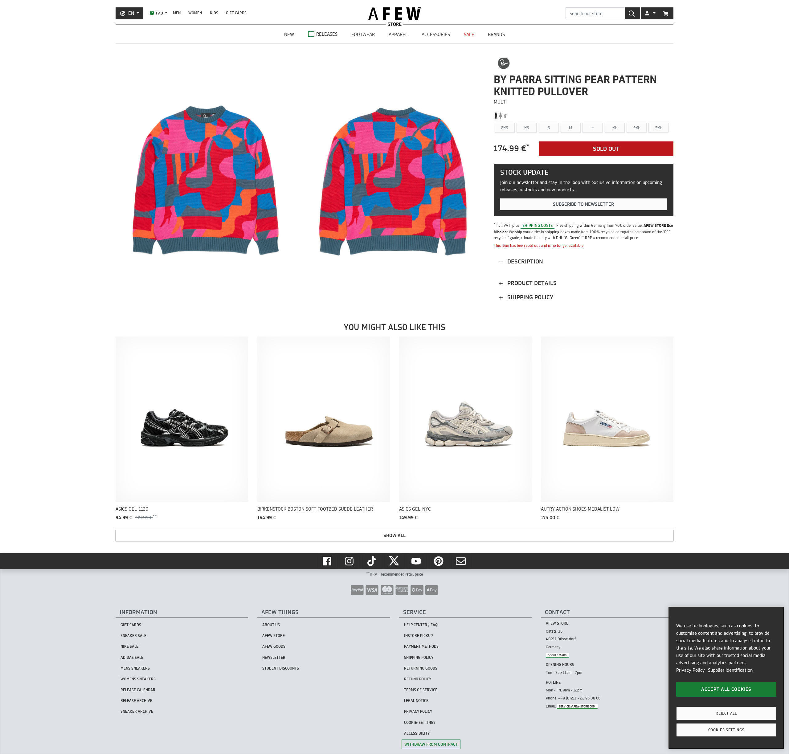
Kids (214, 12)
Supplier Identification (730, 670)
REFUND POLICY (417, 679)
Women (195, 12)
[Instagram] (349, 561)
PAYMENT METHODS (421, 646)
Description (524, 261)
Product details (531, 283)
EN (131, 13)
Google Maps (557, 655)
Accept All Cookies (726, 689)
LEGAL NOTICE (416, 700)
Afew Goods (273, 646)
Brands (496, 34)
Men (177, 12)
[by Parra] (504, 63)
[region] (726, 678)
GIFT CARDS (236, 12)
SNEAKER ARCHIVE (137, 711)
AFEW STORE (394, 13)
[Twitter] (394, 561)
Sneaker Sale (133, 635)
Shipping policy (529, 297)
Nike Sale (129, 646)
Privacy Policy (690, 670)
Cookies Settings (726, 730)
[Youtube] (416, 561)
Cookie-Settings (419, 722)
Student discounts (280, 668)
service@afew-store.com (577, 706)
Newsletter (273, 657)
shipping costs (537, 225)
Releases (326, 34)
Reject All (726, 713)
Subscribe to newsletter (583, 204)
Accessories (436, 34)
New (289, 34)
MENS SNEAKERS (135, 668)
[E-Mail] (461, 561)
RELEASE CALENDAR (138, 689)
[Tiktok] (372, 561)
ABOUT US (271, 624)
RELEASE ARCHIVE (136, 700)
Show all (394, 535)
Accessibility (417, 733)
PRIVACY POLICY (418, 711)
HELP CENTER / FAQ (421, 624)
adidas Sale (132, 657)
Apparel (398, 34)
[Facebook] (327, 561)
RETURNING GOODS (420, 668)
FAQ (159, 13)
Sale (469, 34)
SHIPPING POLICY (418, 657)
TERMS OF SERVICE (420, 689)
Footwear (363, 34)
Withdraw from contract (431, 744)
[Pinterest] (439, 561)
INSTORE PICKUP (418, 635)
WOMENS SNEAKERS (138, 679)
